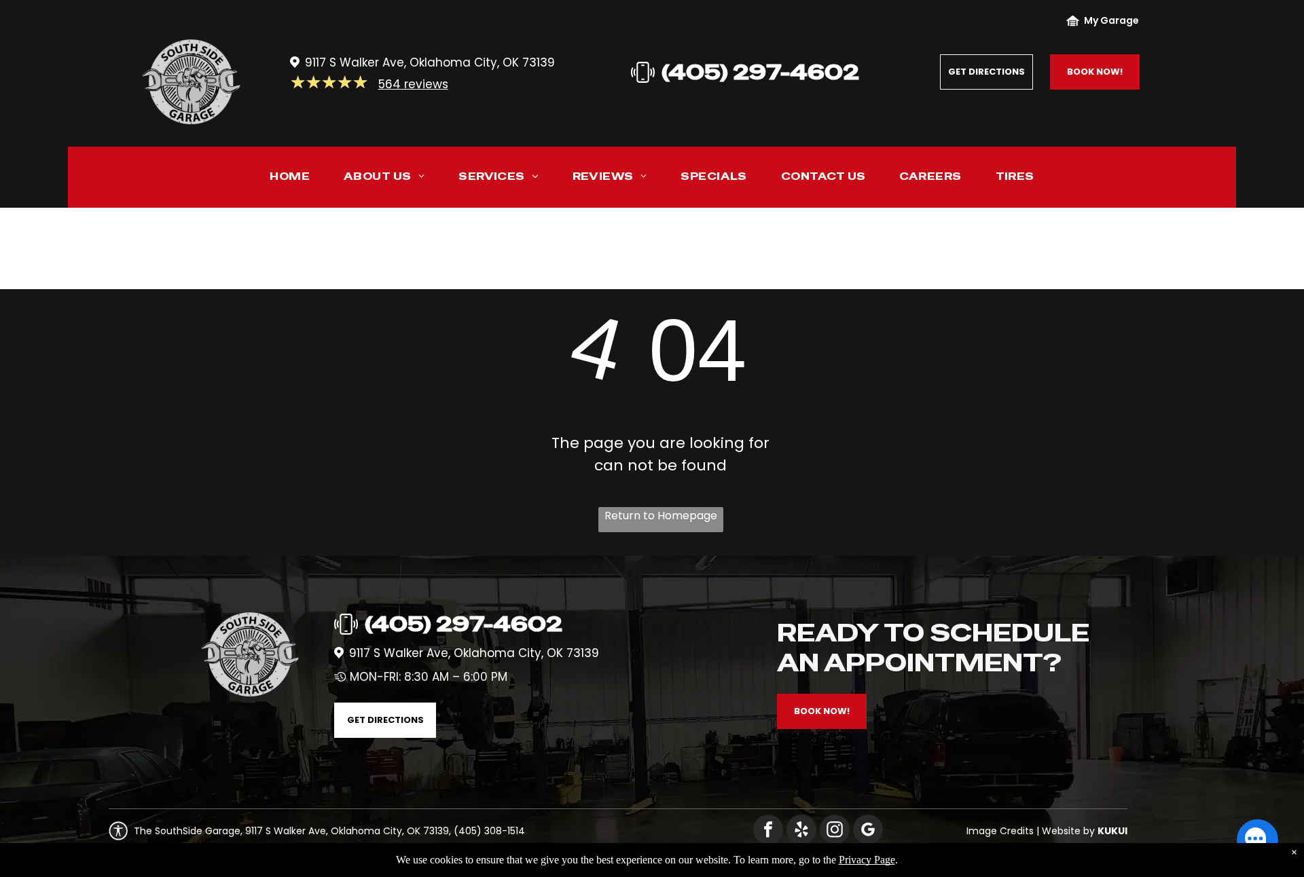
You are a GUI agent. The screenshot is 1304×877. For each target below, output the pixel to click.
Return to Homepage (660, 515)
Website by (1068, 831)
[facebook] (768, 831)
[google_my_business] (868, 831)
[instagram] (835, 831)
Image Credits (1000, 831)
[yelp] (801, 831)
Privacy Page (867, 859)
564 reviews (413, 84)
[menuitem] (290, 179)
